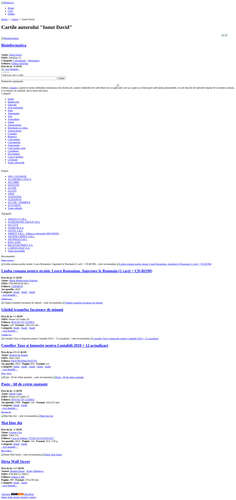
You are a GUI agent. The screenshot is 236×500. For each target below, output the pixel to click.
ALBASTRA (15, 196)
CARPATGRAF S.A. (19, 248)
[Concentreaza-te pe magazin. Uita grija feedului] (17, 494)
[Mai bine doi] (45, 416)
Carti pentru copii (16, 148)
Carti (10, 11)
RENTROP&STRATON (24, 361)
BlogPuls (29, 494)
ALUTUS (13, 225)
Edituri (11, 14)
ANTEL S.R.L (15, 230)
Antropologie (14, 125)
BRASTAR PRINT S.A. (20, 245)
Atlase (11, 122)
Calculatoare (19, 60)
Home (11, 8)
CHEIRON (17, 286)
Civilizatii (12, 159)
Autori (15, 19)
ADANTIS (13, 185)
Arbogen (5, 494)
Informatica (33, 60)
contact (32, 497)
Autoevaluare (14, 130)
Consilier (12, 133)
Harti (10, 110)
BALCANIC (14, 242)
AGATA (12, 190)
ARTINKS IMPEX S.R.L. (21, 236)
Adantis (13, 87)
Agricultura (13, 119)
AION (11, 193)
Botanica (12, 136)
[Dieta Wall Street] (52, 454)
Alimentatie (13, 113)
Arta (10, 116)
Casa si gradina (15, 156)
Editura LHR (18, 477)
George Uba (15, 432)
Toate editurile (15, 208)
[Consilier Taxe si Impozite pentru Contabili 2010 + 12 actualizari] (124, 338)
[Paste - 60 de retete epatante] (68, 377)
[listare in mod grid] (226, 35)
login (10, 497)
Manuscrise (13, 102)
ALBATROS (14, 199)
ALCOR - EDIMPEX (19, 202)
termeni (24, 497)
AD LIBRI (13, 182)
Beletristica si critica (18, 128)
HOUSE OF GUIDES (22, 322)
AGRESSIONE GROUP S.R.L (24, 222)
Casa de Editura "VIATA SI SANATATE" (32, 438)
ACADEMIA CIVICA (19, 179)
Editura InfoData (19, 63)
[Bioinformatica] (10, 38)
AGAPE (12, 188)
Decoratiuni (14, 154)
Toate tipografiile (16, 251)
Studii (11, 99)
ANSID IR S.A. (16, 227)
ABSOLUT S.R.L (17, 219)
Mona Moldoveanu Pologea (23, 280)
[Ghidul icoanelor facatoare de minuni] (82, 302)
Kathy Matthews (35, 471)
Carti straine (14, 139)
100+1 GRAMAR (17, 176)
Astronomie (14, 145)
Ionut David (15, 54)
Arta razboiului (15, 107)
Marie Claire (15, 393)
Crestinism (13, 151)
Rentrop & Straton (18, 355)
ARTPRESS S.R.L (17, 239)
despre (16, 497)
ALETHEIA (14, 205)
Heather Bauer (17, 471)
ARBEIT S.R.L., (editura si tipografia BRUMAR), (34, 233)
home (4, 497)
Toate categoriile (16, 162)
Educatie (12, 104)
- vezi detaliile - (9, 295)
